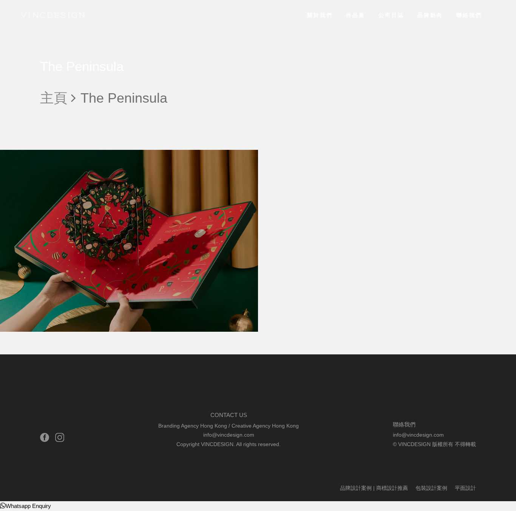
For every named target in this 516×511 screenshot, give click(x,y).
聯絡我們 (469, 15)
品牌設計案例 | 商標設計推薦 (374, 488)
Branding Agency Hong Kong (192, 426)
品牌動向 (430, 15)
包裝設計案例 (22, 163)
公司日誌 (391, 15)
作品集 (355, 15)
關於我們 (320, 15)
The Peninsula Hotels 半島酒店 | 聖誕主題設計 (96, 320)
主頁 (53, 98)
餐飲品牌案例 (90, 163)
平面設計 (56, 163)
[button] (25, 506)
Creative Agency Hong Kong (265, 426)
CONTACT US (228, 415)
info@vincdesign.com (228, 435)
